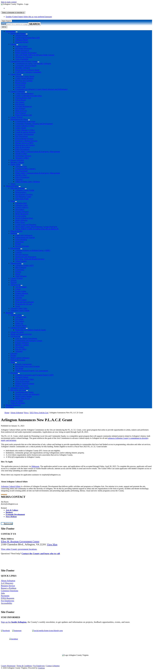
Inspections (19, 242)
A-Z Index (10, 407)
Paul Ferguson (20, 113)
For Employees (7, 600)
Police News (20, 222)
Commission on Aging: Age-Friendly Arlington (33, 63)
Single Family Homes (23, 396)
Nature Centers (21, 300)
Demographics (20, 192)
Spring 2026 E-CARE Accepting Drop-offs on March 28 (36, 229)
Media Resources (21, 214)
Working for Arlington (23, 57)
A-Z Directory (7, 583)
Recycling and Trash (18, 390)
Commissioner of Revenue (25, 121)
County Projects (17, 117)
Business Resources (13, 405)
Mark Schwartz (21, 111)
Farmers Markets (21, 293)
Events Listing (20, 216)
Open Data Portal (21, 199)
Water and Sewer (21, 386)
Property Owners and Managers (27, 394)
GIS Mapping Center (23, 197)
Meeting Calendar (17, 162)
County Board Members (24, 78)
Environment (15, 248)
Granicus (41, 668)
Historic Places (21, 325)
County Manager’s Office (25, 130)
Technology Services (23, 156)
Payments (14, 373)
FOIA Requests (7, 598)
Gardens (18, 252)
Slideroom (35, 466)
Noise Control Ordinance (20, 358)
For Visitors (19, 321)
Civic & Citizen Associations (26, 338)
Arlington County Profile (24, 190)
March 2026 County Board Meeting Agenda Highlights (36, 227)
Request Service (8, 585)
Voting (13, 184)
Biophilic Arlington (22, 68)
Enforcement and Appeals (25, 237)
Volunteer (19, 179)
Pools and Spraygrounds (24, 302)
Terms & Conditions (24, 666)
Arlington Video (21, 205)
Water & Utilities (17, 401)
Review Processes (22, 246)
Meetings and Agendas (24, 81)
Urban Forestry (21, 261)
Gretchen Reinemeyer (23, 106)
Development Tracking (24, 194)
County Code (20, 87)
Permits (18, 244)
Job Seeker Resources (23, 48)
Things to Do (16, 285)
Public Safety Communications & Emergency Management (37, 151)
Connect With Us (21, 207)
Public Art (19, 323)
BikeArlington (20, 267)
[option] (79, 8)
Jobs (3, 593)
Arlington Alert (21, 167)
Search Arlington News (24, 218)
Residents (9, 313)
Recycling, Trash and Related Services (29, 259)
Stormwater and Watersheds (25, 257)
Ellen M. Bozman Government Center (20, 541)
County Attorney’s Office (24, 126)
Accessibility (6, 603)
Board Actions (20, 83)
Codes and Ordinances (23, 235)
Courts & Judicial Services (25, 132)
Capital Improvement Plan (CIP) (27, 38)
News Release (11, 517)
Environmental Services (24, 139)
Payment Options (21, 377)
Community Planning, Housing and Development (34, 124)
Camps (18, 289)
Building (14, 233)
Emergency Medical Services (26, 141)
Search (3, 24)
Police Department (22, 149)
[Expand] (17, 44)
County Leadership (18, 91)
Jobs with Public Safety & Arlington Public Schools (34, 55)
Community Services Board (25, 66)
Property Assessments (23, 364)
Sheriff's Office (21, 175)
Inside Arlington (21, 220)
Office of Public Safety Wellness (27, 182)
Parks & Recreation (22, 147)
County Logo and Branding (25, 225)
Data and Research (18, 188)
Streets (17, 274)
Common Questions (9, 590)
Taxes (13, 362)
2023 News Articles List (39, 413)
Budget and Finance (18, 33)
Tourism (14, 283)
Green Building (21, 240)
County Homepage (8, 666)
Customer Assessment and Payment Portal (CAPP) (34, 375)
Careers (13, 44)
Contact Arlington (53, 666)
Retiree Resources (22, 51)
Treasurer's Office (22, 158)
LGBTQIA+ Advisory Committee (28, 72)
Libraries (18, 298)
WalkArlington (21, 276)
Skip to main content (8, 2)
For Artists (19, 319)
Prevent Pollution (21, 255)
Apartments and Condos (24, 392)
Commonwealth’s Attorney (25, 169)
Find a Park (19, 295)
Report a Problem (8, 588)
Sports (17, 306)
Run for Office (20, 349)
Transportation (16, 263)
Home (7, 413)
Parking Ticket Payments (24, 383)
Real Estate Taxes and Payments (27, 366)
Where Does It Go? (22, 399)
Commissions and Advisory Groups (24, 61)
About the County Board (24, 76)
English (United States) (29, 8)
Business (9, 512)
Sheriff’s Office (21, 154)
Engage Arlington (17, 160)
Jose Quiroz (19, 102)
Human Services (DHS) (24, 143)
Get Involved (20, 85)
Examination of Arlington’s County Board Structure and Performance (41, 89)
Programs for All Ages (23, 304)
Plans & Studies (16, 231)
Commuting (19, 270)
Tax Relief (19, 368)
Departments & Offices (19, 119)
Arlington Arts (20, 317)
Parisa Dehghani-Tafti (23, 115)
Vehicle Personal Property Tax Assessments (31, 371)
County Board (16, 74)
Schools (13, 280)
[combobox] (13, 12)
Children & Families (18, 328)
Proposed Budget (21, 42)
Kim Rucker (20, 104)
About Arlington (12, 186)
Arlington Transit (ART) (24, 265)
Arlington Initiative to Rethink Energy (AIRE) (32, 250)
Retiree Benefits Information (26, 53)
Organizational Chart (23, 98)
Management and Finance (25, 145)
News (13, 201)
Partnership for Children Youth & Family (30, 330)
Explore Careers (21, 46)
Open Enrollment (21, 59)
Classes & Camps (17, 332)
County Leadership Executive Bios (28, 96)
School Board (20, 100)
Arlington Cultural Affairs (10, 486)
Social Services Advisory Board (27, 70)
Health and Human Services (21, 334)
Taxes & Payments (22, 381)
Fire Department (21, 136)
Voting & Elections (18, 403)
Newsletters (19, 209)
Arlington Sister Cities (19, 308)
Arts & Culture (21, 287)
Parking (18, 272)
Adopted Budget (21, 35)
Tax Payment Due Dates (24, 379)
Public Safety (16, 164)
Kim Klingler (20, 109)
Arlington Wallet (21, 40)
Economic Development (24, 134)
